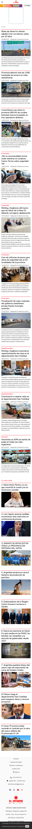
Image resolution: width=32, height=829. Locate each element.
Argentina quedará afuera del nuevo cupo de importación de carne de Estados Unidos (15, 667)
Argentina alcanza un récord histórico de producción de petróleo (15, 575)
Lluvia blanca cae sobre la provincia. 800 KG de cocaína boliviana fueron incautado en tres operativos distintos (14, 114)
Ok (27, 826)
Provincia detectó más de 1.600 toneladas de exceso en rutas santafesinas (15, 75)
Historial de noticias (16, 762)
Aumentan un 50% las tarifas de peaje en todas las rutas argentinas (15, 442)
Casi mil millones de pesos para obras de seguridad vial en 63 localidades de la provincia (15, 260)
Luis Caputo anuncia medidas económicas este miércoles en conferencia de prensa (15, 516)
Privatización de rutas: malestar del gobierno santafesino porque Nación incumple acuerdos (15, 305)
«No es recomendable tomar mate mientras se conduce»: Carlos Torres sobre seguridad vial (14, 160)
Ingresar (16, 772)
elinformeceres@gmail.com (16, 784)
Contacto (16, 759)
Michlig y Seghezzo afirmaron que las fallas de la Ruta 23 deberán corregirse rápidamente (15, 210)
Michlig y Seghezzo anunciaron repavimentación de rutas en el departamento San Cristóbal (15, 353)
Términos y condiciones (16, 765)
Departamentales (7, 348)
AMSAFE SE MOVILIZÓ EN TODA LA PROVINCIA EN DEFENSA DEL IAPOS (14, 546)
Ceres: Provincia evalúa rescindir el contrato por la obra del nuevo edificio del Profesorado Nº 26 (15, 730)
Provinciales (5, 154)
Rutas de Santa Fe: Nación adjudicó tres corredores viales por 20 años (15, 34)
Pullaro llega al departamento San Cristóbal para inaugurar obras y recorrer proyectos (15, 698)
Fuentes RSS (16, 769)
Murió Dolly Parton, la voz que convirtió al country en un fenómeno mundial (14, 487)
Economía (4, 437)
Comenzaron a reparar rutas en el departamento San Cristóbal (15, 397)
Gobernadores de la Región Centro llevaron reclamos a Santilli (14, 604)
